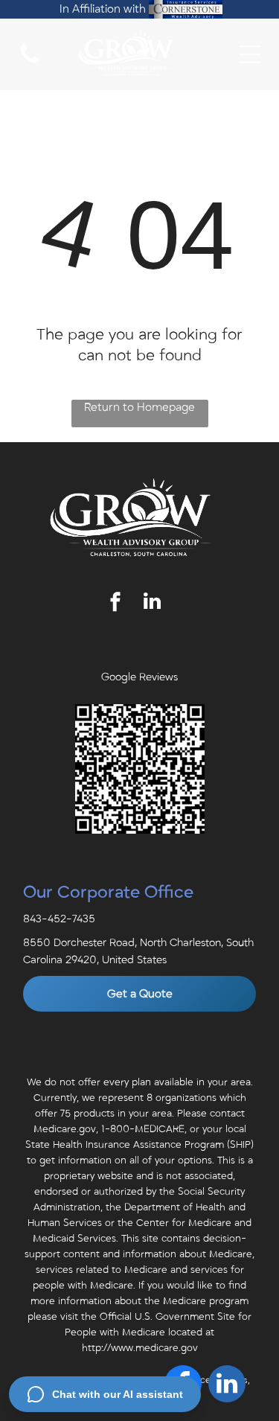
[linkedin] (151, 603)
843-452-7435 (59, 919)
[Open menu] (250, 54)
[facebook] (115, 603)
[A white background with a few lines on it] (30, 62)
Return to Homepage (139, 407)
